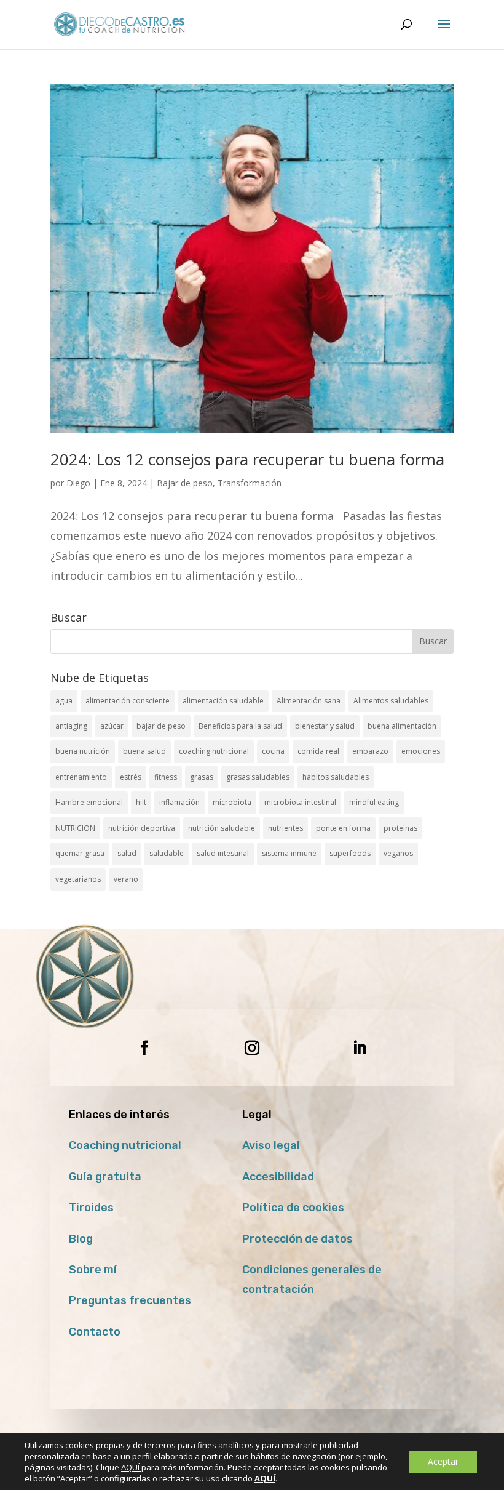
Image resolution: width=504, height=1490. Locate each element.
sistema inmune (289, 853)
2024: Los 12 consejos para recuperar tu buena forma (247, 459)
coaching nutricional (214, 751)
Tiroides (91, 1207)
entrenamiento (81, 777)
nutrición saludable (221, 828)
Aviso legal (271, 1145)
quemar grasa (79, 853)
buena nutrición (82, 751)
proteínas (400, 828)
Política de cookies (293, 1207)
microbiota (232, 802)
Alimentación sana (309, 700)
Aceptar (443, 1461)
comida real (318, 751)
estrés (130, 777)
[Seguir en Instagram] (252, 1048)
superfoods (350, 853)
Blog (81, 1239)
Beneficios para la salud (240, 726)
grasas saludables (257, 777)
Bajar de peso (185, 483)
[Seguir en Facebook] (144, 1048)
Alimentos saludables (390, 700)
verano (126, 879)
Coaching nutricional (125, 1145)
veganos (398, 853)
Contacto (94, 1332)
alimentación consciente (127, 700)
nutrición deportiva (141, 828)
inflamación (179, 802)
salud (126, 853)
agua (64, 700)
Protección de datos (297, 1239)
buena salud (144, 751)
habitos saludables (335, 777)
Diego (78, 483)
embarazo (370, 751)
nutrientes (285, 828)
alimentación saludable (223, 700)
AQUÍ (131, 1467)
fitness (165, 777)
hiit (141, 802)
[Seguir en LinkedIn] (359, 1048)
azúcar (112, 726)
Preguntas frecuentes (130, 1300)
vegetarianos (78, 879)
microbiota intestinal (300, 802)
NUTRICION (75, 828)
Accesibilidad (278, 1177)
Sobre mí (93, 1269)
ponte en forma (343, 828)
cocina (273, 751)
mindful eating (374, 802)
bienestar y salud (325, 726)
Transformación (250, 483)
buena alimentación (402, 726)
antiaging (71, 726)
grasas (201, 777)
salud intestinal (223, 853)
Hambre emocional (89, 802)
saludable (166, 853)
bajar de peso (161, 726)
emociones (420, 751)
